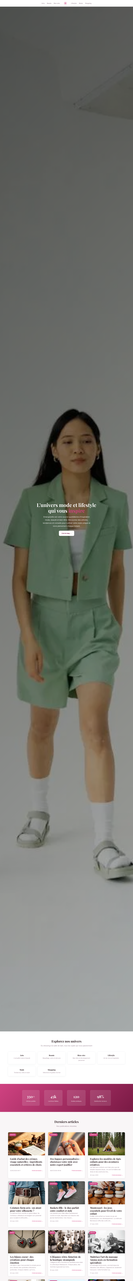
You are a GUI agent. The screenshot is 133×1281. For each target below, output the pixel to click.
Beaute (49, 3)
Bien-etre (57, 3)
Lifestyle (74, 3)
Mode (81, 3)
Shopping (88, 3)
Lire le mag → (66, 533)
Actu (43, 3)
